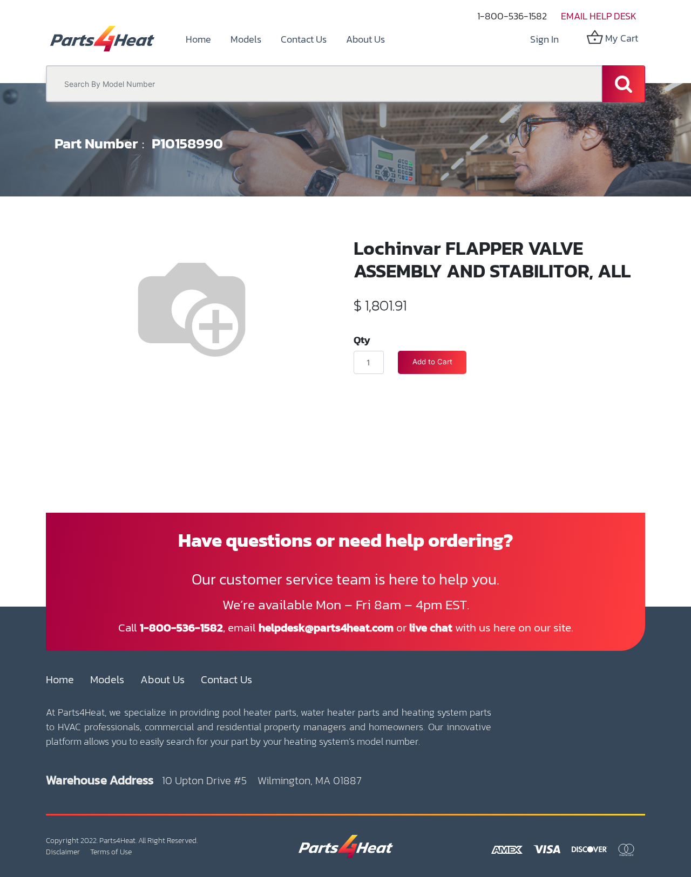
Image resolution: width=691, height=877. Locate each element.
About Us (162, 679)
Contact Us (226, 679)
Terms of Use (111, 852)
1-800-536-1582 (512, 16)
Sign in (544, 39)
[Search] (623, 83)
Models (107, 679)
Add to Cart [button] (432, 361)
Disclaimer (63, 852)
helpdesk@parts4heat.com (326, 627)
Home (60, 679)
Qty (362, 339)
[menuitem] (198, 39)
